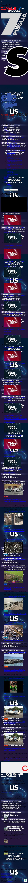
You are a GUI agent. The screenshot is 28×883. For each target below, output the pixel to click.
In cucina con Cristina (12, 174)
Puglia (7, 570)
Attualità (6, 526)
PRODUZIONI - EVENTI (13, 146)
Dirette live (6, 181)
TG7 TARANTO (11, 134)
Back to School (10, 172)
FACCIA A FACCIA (12, 143)
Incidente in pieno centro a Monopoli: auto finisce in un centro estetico (15, 501)
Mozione (23, 539)
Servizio (6, 597)
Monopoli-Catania (12, 705)
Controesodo (11, 652)
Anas (16, 652)
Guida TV (6, 177)
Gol (19, 596)
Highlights (22, 596)
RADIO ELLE (10, 154)
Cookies (3, 877)
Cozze (11, 570)
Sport (5, 584)
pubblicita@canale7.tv (6, 876)
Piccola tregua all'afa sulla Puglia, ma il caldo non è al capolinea (14, 670)
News (5, 178)
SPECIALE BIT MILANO (13, 158)
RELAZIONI (10, 147)
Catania (15, 596)
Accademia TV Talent (12, 170)
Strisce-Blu (18, 539)
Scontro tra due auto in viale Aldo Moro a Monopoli (14, 722)
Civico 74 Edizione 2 (12, 161)
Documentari (10, 171)
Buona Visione (10, 155)
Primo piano (10, 162)
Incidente (16, 511)
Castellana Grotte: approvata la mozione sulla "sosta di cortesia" (14, 530)
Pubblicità (9, 175)
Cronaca (6, 496)
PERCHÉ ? (10, 136)
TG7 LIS (9, 133)
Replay (8, 168)
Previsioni (18, 678)
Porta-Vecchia (17, 622)
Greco (9, 597)
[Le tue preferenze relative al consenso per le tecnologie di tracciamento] (25, 880)
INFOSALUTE (11, 153)
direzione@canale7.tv (6, 792)
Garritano (13, 597)
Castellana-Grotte (10, 539)
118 (20, 511)
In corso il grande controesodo (13, 640)
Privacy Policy (9, 877)
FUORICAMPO (11, 144)
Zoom (8, 165)
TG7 (5, 129)
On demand (6, 130)
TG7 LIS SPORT (11, 148)
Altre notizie (7, 760)
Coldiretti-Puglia (22, 652)
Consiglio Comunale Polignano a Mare (16, 167)
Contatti (6, 179)
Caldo (14, 570)
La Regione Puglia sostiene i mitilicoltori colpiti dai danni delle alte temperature (14, 559)
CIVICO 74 (10, 157)
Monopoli (11, 511)
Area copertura (7, 182)
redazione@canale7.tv (6, 874)
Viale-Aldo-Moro (20, 732)
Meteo (10, 678)
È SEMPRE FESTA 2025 (13, 140)
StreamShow (10, 881)
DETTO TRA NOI (11, 141)
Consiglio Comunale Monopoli (14, 160)
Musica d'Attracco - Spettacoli (14, 164)
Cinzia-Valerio (7, 540)
